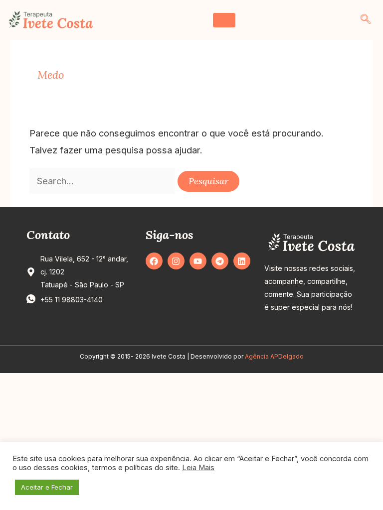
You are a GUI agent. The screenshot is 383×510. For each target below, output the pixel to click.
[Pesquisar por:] (103, 180)
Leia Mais (198, 467)
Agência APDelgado (274, 356)
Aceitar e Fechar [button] (47, 487)
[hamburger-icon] (224, 20)
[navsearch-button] (366, 20)
